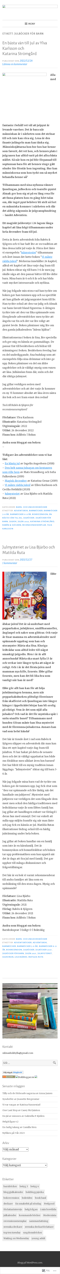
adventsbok (21, 510)
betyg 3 (24, 1186)
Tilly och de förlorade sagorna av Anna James (27, 1093)
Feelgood (49, 1203)
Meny (31, 24)
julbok (13, 521)
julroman (8, 957)
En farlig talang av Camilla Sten (19, 1127)
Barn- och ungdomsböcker (31, 507)
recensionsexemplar (34, 525)
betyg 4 (35, 1186)
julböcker (29, 518)
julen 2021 (30, 953)
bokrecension (40, 514)
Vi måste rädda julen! (17, 485)
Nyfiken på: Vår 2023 (13, 1133)
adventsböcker (23, 942)
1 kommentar (9, 563)
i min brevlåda (48, 1209)
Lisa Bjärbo (21, 957)
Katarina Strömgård (42, 521)
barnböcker (36, 510)
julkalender (10, 1215)
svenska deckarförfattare (39, 1226)
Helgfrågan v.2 (10, 1121)
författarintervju (13, 1209)
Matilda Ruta (35, 957)
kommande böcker (29, 1215)
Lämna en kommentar (14, 64)
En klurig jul (12, 463)
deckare (8, 1203)
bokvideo (27, 1197)
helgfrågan (31, 1209)
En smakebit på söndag (28, 1203)
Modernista (49, 1215)
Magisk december (16, 480)
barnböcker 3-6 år (27, 946)
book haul (40, 1197)
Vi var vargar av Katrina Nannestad (21, 1104)
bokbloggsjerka (35, 1192)
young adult (38, 1238)
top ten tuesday (12, 1232)
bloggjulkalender (13, 1192)
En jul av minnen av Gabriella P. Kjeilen (23, 1116)
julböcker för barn (13, 953)
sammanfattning (38, 1221)
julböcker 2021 (44, 950)
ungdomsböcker (32, 1232)
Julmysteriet (28, 252)
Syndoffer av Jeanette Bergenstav (20, 1099)
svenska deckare (13, 1226)
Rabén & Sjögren (11, 525)
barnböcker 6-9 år (20, 514)
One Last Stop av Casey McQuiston (21, 1110)
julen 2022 (23, 521)
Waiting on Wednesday (16, 1238)
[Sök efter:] (30, 1063)
